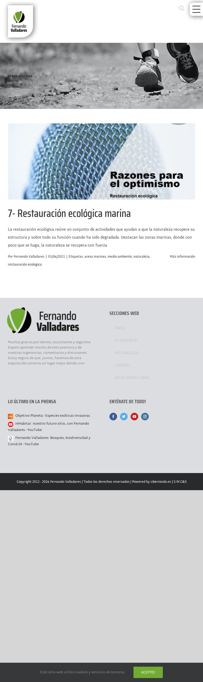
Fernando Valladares (29, 257)
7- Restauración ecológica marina (101, 156)
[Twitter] (124, 416)
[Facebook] (113, 416)
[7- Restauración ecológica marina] (101, 161)
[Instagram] (145, 416)
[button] (196, 9)
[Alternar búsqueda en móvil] (181, 8)
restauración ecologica (25, 265)
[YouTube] (134, 416)
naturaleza (141, 257)
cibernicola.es (161, 482)
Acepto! (148, 672)
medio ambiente (120, 257)
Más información (182, 257)
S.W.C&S (180, 482)
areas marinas (95, 257)
